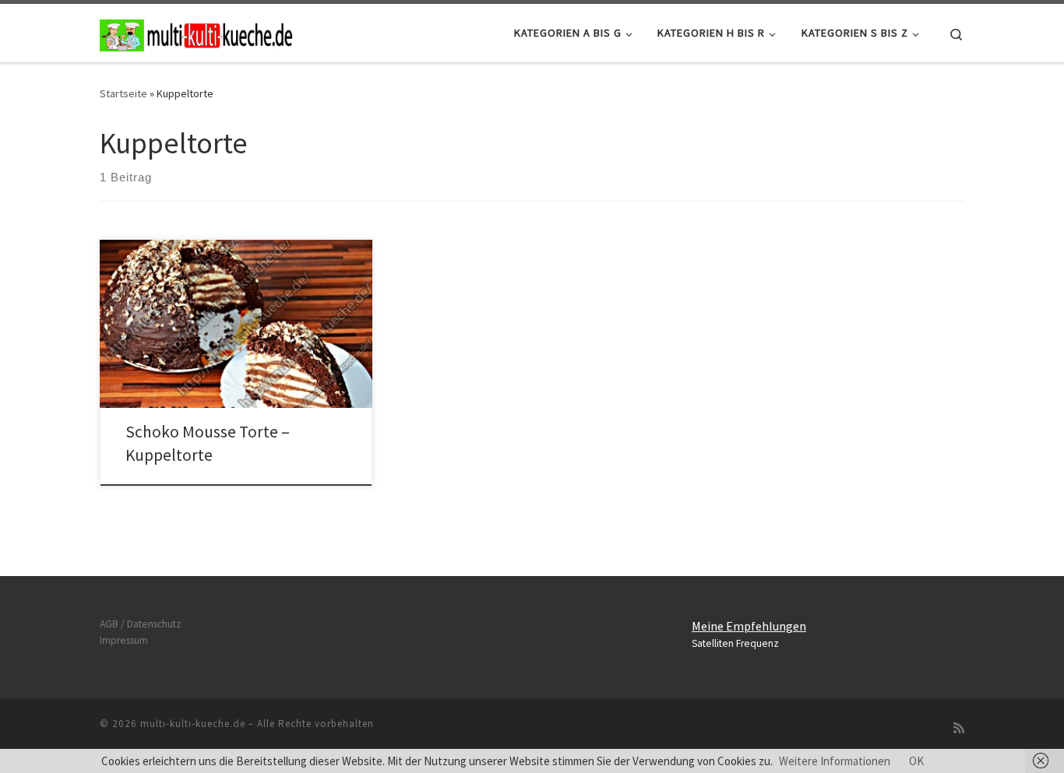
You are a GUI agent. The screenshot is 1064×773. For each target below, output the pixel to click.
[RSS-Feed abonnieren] (958, 728)
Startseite (123, 93)
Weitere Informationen (834, 761)
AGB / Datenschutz (140, 624)
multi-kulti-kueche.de (192, 723)
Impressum (124, 640)
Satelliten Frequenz (735, 643)
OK (916, 761)
